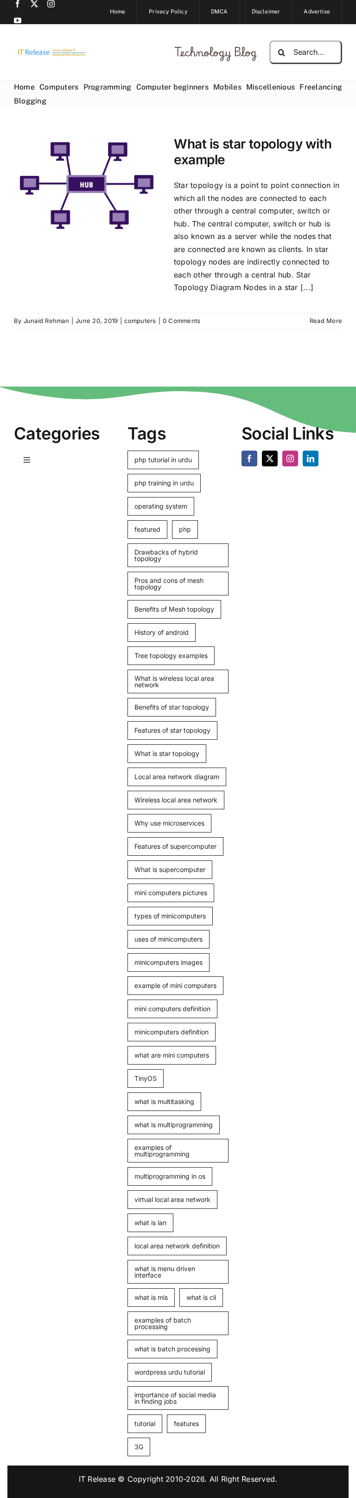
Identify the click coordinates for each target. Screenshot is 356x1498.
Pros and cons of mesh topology (168, 583)
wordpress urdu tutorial (169, 1372)
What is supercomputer (169, 869)
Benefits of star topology (171, 707)
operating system (160, 506)
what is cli (201, 1297)
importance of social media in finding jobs (175, 1398)
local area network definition (177, 1246)
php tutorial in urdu (163, 460)
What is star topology (166, 753)
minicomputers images (168, 962)
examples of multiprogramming (162, 1150)
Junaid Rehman (46, 320)
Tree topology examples (171, 655)
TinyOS (145, 1078)
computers (140, 320)
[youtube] (17, 20)
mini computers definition (172, 1009)
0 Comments (181, 320)
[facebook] (17, 3)
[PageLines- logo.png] (50, 50)
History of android (161, 632)
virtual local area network (172, 1199)
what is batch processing (172, 1349)
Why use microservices (169, 823)
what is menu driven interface (164, 1272)
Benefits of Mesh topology (174, 609)
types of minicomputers (170, 916)
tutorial (144, 1423)
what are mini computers (171, 1055)
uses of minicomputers (168, 939)
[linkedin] (310, 458)
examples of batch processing (162, 1323)
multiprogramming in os (169, 1176)
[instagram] (51, 3)
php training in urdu (164, 483)
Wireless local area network (175, 800)
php (185, 529)
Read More (326, 320)
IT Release (97, 1479)
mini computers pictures (170, 893)
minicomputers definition (171, 1032)
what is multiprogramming (173, 1125)
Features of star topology (172, 730)
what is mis (151, 1297)
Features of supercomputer (175, 846)
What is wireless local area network (174, 681)
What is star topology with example (252, 152)
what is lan (150, 1223)
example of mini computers (175, 985)
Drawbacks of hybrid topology (166, 555)
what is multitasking (164, 1101)
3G (138, 1447)
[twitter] (34, 3)
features (186, 1423)
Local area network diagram (176, 777)
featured (147, 529)
